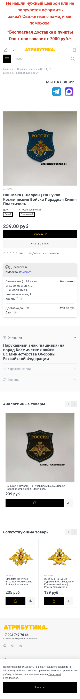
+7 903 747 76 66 (16, 635)
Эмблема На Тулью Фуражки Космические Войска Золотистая (19, 581)
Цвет (6, 209)
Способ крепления (30, 209)
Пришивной (27, 214)
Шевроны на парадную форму (21, 72)
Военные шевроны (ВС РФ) (32, 69)
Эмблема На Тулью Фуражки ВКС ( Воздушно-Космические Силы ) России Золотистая (59, 583)
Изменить (25, 272)
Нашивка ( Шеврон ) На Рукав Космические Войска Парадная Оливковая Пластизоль (35, 487)
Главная (8, 69)
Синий (8, 214)
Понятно (40, 687)
